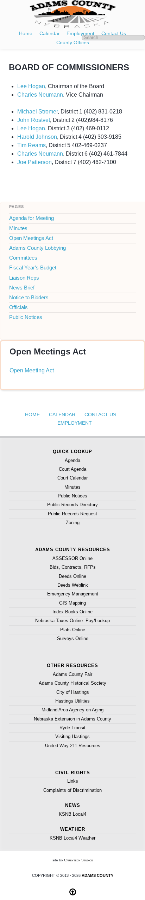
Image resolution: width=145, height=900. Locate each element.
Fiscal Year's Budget (32, 267)
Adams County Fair (72, 674)
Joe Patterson (34, 162)
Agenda (72, 460)
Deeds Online (72, 576)
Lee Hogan (31, 86)
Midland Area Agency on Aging (72, 709)
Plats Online (72, 629)
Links (72, 781)
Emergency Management (72, 593)
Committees (23, 258)
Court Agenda (72, 469)
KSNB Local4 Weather (72, 838)
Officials (18, 307)
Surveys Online (72, 638)
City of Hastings (72, 692)
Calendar (49, 33)
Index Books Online (72, 611)
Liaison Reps (24, 278)
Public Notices (25, 317)
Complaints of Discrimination (72, 790)
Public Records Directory (72, 504)
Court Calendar (72, 478)
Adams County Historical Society (72, 683)
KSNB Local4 (72, 814)
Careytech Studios (78, 860)
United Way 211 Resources (72, 745)
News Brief (21, 288)
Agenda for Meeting (31, 218)
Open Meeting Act (32, 370)
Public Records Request (72, 513)
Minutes (18, 228)
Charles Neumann (40, 95)
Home (25, 33)
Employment (80, 33)
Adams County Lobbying (37, 248)
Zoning (73, 522)
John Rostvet (33, 120)
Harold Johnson (37, 137)
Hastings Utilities (72, 701)
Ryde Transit (72, 727)
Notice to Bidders (29, 297)
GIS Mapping (72, 603)
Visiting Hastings (72, 736)
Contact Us (100, 414)
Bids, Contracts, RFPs (73, 567)
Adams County (97, 875)
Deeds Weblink (72, 585)
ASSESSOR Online (72, 558)
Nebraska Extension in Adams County (72, 719)
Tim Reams (31, 145)
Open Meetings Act (31, 238)
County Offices (72, 42)
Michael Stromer (37, 112)
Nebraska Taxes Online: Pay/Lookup (72, 620)
